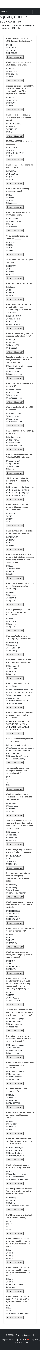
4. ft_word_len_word (15, 1156)
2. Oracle (10, 342)
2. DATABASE (12, 174)
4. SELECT (10, 250)
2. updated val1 (13, 463)
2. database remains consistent (20, 692)
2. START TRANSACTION (16, 724)
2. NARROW (11, 47)
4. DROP (10, 274)
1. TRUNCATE (12, 537)
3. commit (11, 598)
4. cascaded (11, 840)
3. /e (8, 1310)
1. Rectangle (12, 1197)
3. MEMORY (11, 1100)
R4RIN (4, 11)
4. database (11, 203)
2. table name (12, 392)
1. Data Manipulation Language (20, 487)
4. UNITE (10, 132)
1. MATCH (10, 1121)
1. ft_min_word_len (14, 1147)
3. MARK (10, 519)
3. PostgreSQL (12, 345)
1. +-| (9, 1221)
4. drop (9, 295)
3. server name (13, 442)
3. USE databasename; (16, 1176)
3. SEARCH (11, 1126)
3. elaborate (11, 837)
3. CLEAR (10, 271)
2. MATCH (10, 995)
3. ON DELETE (12, 998)
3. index (10, 292)
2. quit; (9, 1282)
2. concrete (11, 835)
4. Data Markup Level (15, 495)
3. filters (10, 571)
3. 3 (8, 782)
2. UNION (10, 150)
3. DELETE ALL (12, 542)
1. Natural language (15, 1018)
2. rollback (11, 595)
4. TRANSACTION (13, 729)
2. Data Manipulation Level (18, 490)
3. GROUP (11, 248)
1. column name (13, 389)
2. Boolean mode (13, 1021)
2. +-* (9, 1224)
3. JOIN (9, 176)
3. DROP (10, 940)
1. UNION (10, 242)
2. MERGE (10, 126)
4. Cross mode (12, 1027)
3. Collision (11, 671)
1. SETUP (10, 961)
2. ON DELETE (12, 913)
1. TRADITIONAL (13, 124)
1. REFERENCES (13, 911)
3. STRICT (10, 50)
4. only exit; (11, 1287)
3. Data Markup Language (17, 492)
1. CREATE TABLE (13, 316)
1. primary (11, 803)
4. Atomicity (11, 650)
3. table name (12, 371)
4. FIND (9, 1129)
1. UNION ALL (12, 147)
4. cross (10, 811)
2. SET (9, 516)
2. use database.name (16, 1174)
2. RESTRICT (11, 100)
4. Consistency (12, 674)
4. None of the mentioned (17, 1179)
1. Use (9, 1171)
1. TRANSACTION (13, 856)
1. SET (9, 992)
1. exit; (9, 1279)
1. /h (8, 1305)
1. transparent (12, 832)
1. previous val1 (13, 461)
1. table (9, 195)
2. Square (10, 1200)
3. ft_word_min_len (14, 1153)
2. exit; (9, 1253)
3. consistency (12, 890)
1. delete (10, 592)
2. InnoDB (11, 858)
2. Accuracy (11, 645)
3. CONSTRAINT (13, 916)
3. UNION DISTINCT (15, 153)
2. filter (9, 290)
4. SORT (10, 76)
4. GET (9, 521)
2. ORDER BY (12, 71)
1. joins (9, 566)
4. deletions (11, 574)
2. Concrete (11, 668)
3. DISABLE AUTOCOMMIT (17, 727)
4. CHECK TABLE (13, 324)
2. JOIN (9, 245)
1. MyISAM (11, 1095)
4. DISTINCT (11, 53)
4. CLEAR (10, 545)
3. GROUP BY (12, 74)
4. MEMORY (11, 864)
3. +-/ (8, 1226)
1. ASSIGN (11, 513)
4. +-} (8, 1229)
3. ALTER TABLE (13, 966)
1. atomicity (11, 884)
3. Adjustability (13, 648)
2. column (11, 197)
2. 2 (8, 779)
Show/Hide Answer (15, 57)
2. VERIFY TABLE (13, 319)
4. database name (14, 374)
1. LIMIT (10, 68)
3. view (9, 200)
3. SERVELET (11, 129)
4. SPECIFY (11, 969)
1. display (10, 287)
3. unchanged (12, 466)
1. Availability (12, 642)
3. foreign (10, 808)
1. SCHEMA (11, 171)
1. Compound (12, 666)
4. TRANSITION (13, 1103)
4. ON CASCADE (13, 1000)
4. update (10, 600)
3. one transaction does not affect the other (18, 696)
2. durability (11, 887)
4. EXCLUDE (11, 943)
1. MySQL (10, 339)
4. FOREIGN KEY (13, 919)
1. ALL (9, 45)
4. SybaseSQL (12, 348)
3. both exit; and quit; (15, 1284)
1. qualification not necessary (19, 366)
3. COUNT (10, 103)
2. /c (8, 1308)
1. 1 (8, 777)
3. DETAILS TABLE (13, 321)
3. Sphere (10, 1203)
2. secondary (12, 806)
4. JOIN (9, 155)
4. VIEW (10, 179)
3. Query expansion (15, 1024)
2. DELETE (10, 269)
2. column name (13, 221)
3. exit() (9, 1255)
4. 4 (8, 785)
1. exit (9, 1250)
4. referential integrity (16, 893)
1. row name (12, 218)
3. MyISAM (11, 861)
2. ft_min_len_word (14, 1150)
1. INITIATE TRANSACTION (17, 721)
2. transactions (13, 568)
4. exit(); (10, 1258)
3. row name (12, 395)
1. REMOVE (11, 266)
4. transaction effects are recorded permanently (17, 702)
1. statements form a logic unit (19, 690)
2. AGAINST (11, 1124)
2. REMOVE (11, 540)
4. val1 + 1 (10, 469)
